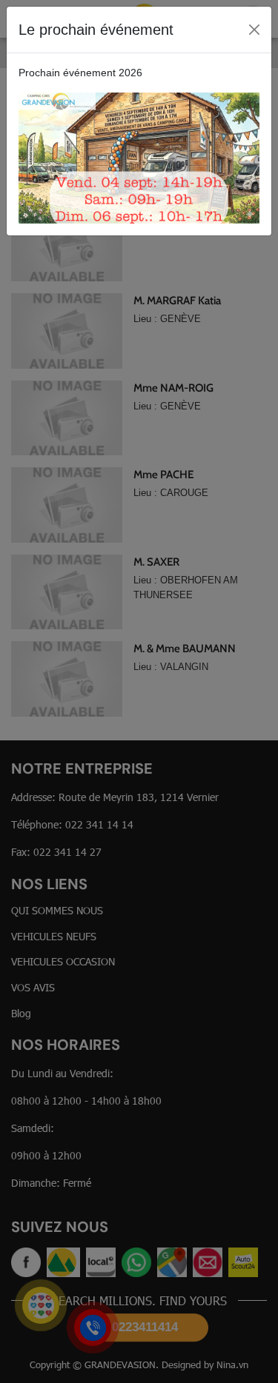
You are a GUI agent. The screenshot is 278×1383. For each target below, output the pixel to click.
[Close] (254, 30)
